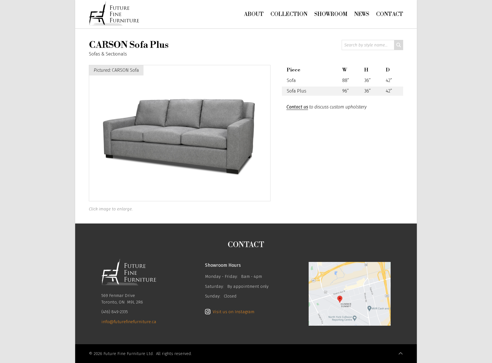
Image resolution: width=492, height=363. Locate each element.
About (254, 14)
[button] (400, 353)
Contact (389, 14)
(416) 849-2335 (114, 311)
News (361, 14)
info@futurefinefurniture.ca (128, 321)
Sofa (291, 80)
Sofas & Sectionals (108, 54)
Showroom (330, 14)
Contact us (297, 107)
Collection (289, 14)
